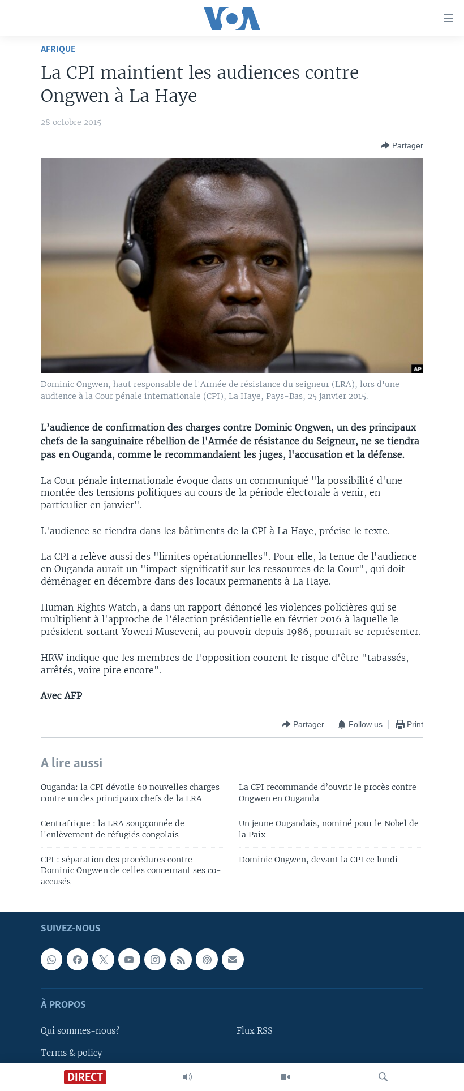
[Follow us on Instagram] (155, 959)
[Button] (402, 145)
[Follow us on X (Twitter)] (103, 959)
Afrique (58, 49)
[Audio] (187, 1077)
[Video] (285, 1077)
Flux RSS (255, 1031)
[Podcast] (206, 959)
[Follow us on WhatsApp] (51, 959)
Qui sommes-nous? (80, 1031)
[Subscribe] (232, 959)
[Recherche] (383, 1077)
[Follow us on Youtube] (129, 959)
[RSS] (181, 959)
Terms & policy (71, 1053)
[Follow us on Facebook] (77, 959)
